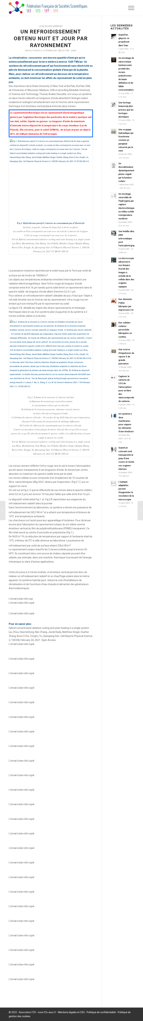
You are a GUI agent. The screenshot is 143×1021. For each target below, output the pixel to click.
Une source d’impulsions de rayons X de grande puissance (126, 356)
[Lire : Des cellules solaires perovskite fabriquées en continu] (114, 324)
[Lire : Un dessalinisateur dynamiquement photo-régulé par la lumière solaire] (114, 165)
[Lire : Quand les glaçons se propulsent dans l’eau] (114, 36)
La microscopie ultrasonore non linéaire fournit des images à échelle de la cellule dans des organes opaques (126, 272)
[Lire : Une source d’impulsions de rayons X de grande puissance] (114, 351)
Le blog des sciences (50, 26)
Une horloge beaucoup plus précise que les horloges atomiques (126, 109)
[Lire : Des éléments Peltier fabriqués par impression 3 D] (114, 301)
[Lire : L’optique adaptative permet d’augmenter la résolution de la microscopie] (114, 484)
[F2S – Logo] (48, 8)
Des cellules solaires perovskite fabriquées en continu (125, 330)
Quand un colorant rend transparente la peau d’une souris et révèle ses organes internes (126, 458)
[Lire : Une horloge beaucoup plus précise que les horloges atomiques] (114, 104)
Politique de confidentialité (101, 1012)
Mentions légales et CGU (71, 1012)
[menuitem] (130, 8)
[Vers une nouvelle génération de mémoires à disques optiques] (140, 510)
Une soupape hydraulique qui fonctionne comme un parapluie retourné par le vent (125, 140)
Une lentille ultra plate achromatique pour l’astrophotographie (128, 238)
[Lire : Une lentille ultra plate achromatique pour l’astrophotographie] (114, 233)
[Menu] (130, 8)
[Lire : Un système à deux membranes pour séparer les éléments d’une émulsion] (114, 415)
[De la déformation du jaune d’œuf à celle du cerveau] (2, 510)
